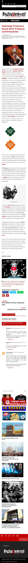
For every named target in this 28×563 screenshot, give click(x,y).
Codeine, (7, 36)
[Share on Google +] (3, 295)
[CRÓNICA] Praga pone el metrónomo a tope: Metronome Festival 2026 (10, 459)
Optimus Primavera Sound (14, 283)
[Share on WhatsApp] (20, 292)
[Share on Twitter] (13, 292)
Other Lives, (13, 37)
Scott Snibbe (10, 116)
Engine (5, 178)
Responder (9, 339)
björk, (4, 36)
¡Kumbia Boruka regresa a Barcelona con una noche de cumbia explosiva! (9, 505)
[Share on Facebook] (5, 292)
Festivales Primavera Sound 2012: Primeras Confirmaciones (13, 29)
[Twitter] (3, 3)
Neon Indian (4, 283)
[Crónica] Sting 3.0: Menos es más (10, 478)
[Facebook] (6, 3)
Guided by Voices (14, 281)
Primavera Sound (9, 284)
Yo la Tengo (8, 286)
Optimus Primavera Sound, (6, 37)
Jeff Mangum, (17, 36)
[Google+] (8, 3)
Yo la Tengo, (10, 38)
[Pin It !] (7, 295)
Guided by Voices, (12, 36)
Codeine (8, 281)
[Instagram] (11, 3)
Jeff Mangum (22, 281)
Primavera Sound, (19, 37)
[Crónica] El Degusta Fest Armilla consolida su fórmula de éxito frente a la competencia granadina (11, 526)
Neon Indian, (22, 36)
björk (4, 281)
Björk (21, 77)
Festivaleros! (9, 352)
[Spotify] (14, 3)
